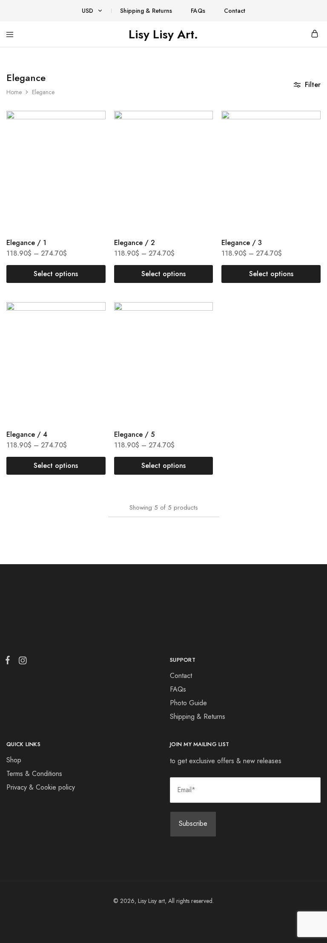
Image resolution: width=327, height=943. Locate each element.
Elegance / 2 (134, 243)
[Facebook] (9, 661)
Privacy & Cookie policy (40, 787)
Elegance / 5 (134, 434)
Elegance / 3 (241, 243)
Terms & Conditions (34, 774)
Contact (234, 11)
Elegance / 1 (26, 243)
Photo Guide (188, 703)
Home (14, 92)
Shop (13, 760)
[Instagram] (21, 662)
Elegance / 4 (26, 434)
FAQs (198, 11)
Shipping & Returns (146, 11)
